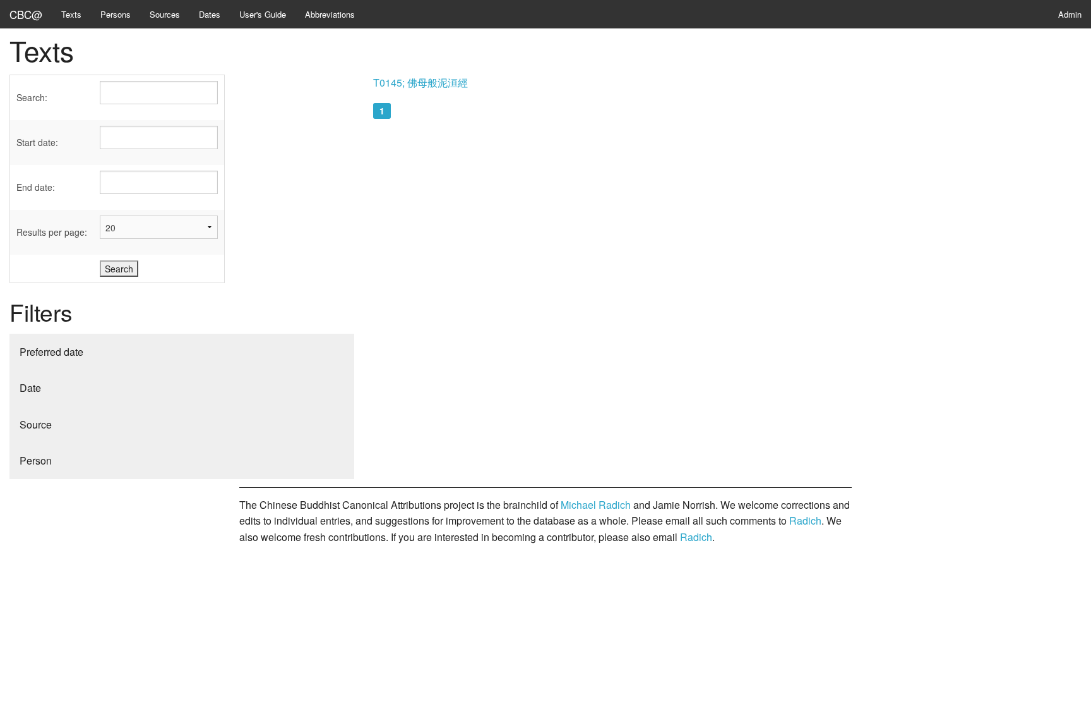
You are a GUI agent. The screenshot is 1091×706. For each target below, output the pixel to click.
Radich (805, 520)
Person (36, 460)
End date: (35, 187)
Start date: (37, 142)
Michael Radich (596, 504)
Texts (71, 14)
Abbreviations (330, 14)
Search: (31, 97)
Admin (1070, 14)
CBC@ (25, 14)
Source (36, 424)
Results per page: (51, 232)
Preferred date (51, 351)
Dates (209, 14)
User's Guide (262, 14)
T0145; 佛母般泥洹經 (420, 82)
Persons (115, 14)
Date (30, 387)
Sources (165, 14)
